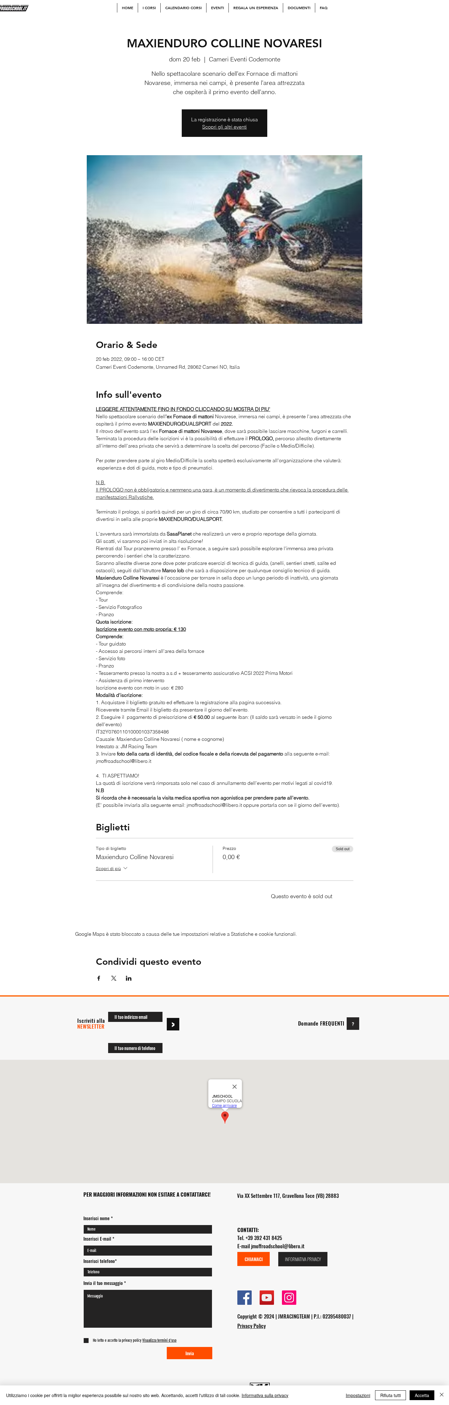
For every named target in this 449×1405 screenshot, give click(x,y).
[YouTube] (267, 1297)
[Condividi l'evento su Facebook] (99, 978)
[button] (159, 1340)
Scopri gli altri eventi (224, 127)
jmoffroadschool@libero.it (278, 1246)
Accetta (422, 1395)
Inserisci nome (96, 1218)
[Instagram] (289, 1297)
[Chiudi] (441, 1395)
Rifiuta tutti (390, 1395)
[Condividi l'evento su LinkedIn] (129, 978)
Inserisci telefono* (100, 1261)
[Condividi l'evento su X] (114, 978)
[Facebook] (244, 1297)
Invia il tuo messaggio (103, 1283)
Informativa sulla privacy (265, 1395)
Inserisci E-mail (97, 1238)
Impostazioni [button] (358, 1395)
